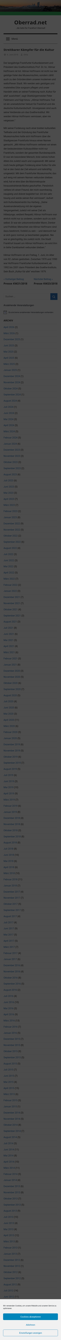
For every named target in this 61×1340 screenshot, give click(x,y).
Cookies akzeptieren (30, 1316)
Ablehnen (30, 1325)
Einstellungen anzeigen (30, 1333)
